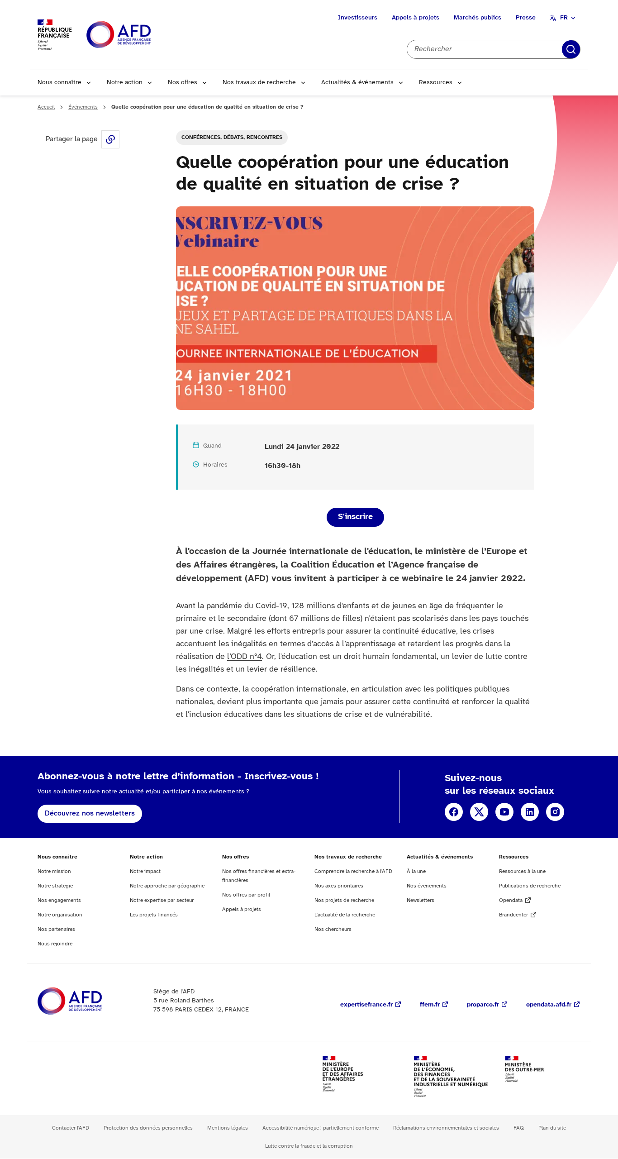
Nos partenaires (56, 929)
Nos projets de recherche (344, 900)
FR (564, 17)
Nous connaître (59, 82)
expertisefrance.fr (366, 1005)
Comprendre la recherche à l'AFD (353, 871)
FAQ (518, 1128)
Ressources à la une (522, 871)
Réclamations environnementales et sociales (446, 1128)
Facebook (454, 812)
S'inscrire (355, 517)
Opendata (511, 900)
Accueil (46, 107)
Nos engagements (59, 900)
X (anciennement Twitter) (479, 812)
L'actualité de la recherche (344, 915)
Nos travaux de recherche (259, 82)
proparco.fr (483, 1005)
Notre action (125, 82)
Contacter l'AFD (70, 1128)
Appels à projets (415, 17)
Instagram (555, 812)
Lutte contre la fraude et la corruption (309, 1146)
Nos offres (182, 82)
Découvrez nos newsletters (90, 813)
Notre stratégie (55, 886)
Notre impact (145, 871)
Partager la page (110, 139)
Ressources (435, 82)
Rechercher (571, 49)
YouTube (504, 812)
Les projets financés (154, 915)
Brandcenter (513, 915)
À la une (416, 871)
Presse (526, 17)
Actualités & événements (357, 82)
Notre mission (54, 871)
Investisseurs (357, 17)
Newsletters (420, 900)
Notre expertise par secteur (162, 900)
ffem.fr (430, 1005)
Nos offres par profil (246, 895)
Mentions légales (227, 1128)
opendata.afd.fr (548, 1005)
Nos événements (427, 886)
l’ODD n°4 (244, 657)
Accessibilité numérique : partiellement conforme (320, 1128)
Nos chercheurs (333, 929)
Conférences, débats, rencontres (231, 137)
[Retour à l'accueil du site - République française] (138, 35)
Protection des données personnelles (148, 1128)
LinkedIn (530, 812)
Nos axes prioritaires (338, 886)
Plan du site (552, 1128)
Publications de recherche (530, 886)
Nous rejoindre (55, 944)
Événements (83, 107)
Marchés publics (477, 17)
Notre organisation (60, 915)
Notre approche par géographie (167, 886)
